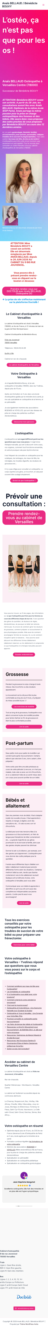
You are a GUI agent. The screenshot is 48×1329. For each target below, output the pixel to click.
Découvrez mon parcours (24, 422)
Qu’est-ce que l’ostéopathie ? (24, 480)
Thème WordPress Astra (29, 1324)
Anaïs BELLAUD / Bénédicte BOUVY (19, 5)
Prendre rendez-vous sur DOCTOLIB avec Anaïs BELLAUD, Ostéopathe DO (24, 291)
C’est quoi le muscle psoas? (17, 1005)
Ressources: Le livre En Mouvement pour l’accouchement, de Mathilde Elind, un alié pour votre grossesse (24, 1030)
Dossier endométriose (24, 654)
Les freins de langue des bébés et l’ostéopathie (24, 1024)
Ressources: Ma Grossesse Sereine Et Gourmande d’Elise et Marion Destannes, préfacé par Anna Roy (22, 1043)
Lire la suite (24, 727)
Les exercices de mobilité (24, 707)
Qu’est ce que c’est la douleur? (18, 1049)
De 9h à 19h (9, 353)
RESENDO (30, 1147)
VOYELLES (11, 1150)
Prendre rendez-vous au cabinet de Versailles (24, 517)
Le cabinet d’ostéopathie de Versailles (24, 365)
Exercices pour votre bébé (24, 945)
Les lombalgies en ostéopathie (18, 992)
